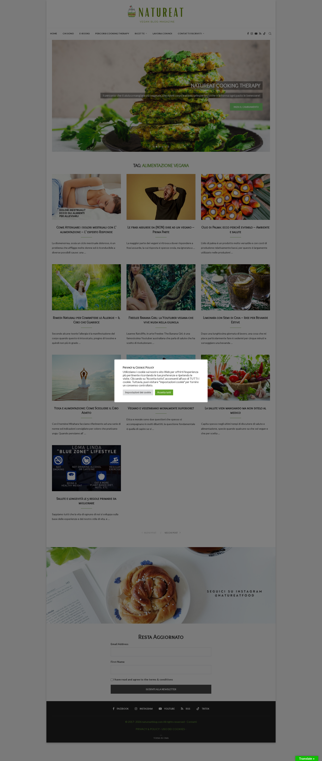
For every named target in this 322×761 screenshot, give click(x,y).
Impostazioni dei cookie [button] (138, 392)
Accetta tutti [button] (164, 392)
